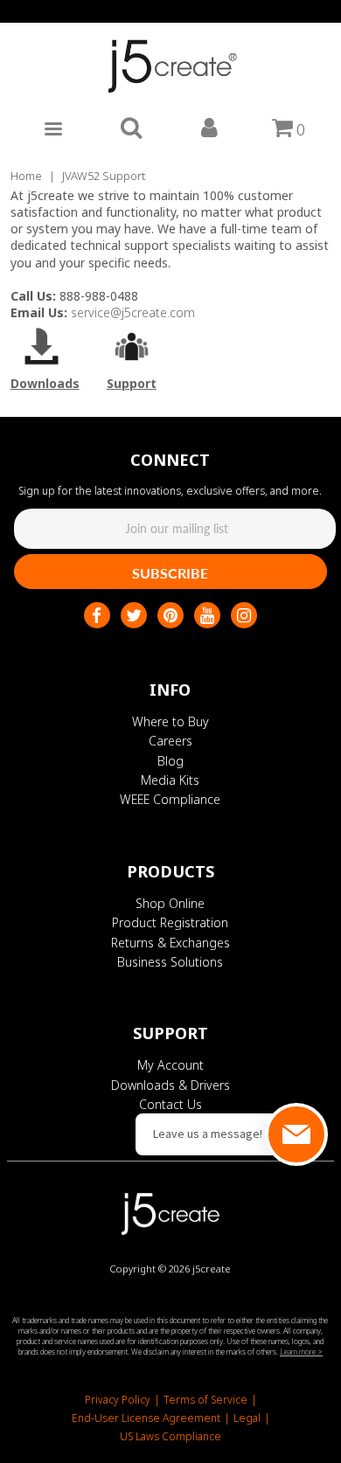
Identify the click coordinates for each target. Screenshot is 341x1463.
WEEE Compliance (170, 799)
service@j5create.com (133, 312)
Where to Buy (170, 721)
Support (132, 383)
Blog (170, 760)
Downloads (45, 383)
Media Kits (170, 780)
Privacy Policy (117, 1399)
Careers (170, 740)
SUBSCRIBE (170, 573)
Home (26, 176)
